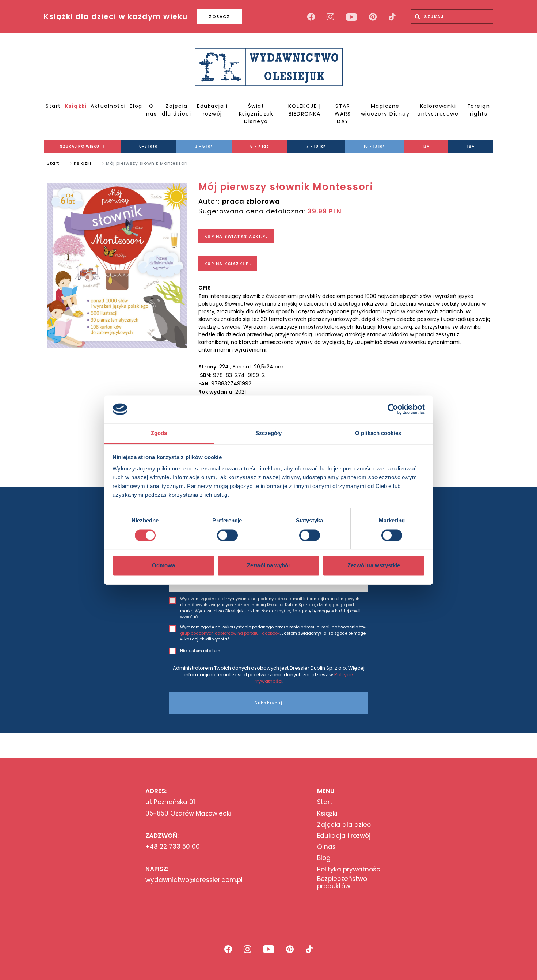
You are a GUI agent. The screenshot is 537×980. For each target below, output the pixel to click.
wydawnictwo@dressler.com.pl (194, 879)
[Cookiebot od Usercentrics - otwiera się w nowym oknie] (393, 409)
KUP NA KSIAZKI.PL (228, 263)
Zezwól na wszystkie (373, 566)
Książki (76, 106)
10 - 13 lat (374, 146)
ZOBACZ (219, 16)
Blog (136, 106)
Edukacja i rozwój (212, 109)
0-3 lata (148, 146)
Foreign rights (479, 109)
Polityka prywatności (349, 869)
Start (53, 106)
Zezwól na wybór (268, 566)
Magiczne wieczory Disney (385, 109)
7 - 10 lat (316, 146)
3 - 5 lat (204, 146)
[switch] (227, 535)
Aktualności (108, 106)
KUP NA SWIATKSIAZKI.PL (236, 236)
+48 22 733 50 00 (172, 846)
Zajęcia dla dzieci (176, 109)
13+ (426, 146)
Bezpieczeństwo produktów (342, 882)
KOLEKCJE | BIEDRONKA (304, 109)
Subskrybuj (268, 703)
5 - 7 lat (259, 146)
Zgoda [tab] (159, 433)
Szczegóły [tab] (268, 433)
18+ (471, 146)
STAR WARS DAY (343, 113)
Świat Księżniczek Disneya (256, 113)
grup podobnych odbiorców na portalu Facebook (230, 633)
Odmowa (163, 566)
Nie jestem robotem (200, 651)
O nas (151, 109)
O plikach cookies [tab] (378, 433)
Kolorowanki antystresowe (437, 109)
